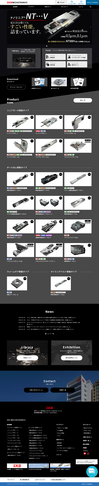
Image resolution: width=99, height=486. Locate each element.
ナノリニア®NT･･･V (13, 430)
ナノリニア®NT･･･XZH (13, 438)
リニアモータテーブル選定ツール (65, 448)
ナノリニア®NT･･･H (13, 433)
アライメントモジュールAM (36, 453)
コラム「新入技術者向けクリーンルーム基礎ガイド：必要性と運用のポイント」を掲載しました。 (50, 329)
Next (90, 27)
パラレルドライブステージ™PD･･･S (38, 456)
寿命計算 (59, 446)
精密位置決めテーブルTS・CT (37, 441)
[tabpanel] (49, 27)
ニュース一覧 (50, 334)
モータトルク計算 (62, 451)
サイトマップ (10, 480)
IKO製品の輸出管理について (58, 480)
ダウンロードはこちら (16, 87)
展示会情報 (86, 444)
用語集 (85, 448)
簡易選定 (59, 443)
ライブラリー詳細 (24, 60)
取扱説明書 (87, 433)
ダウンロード (64, 7)
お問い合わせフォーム (36, 390)
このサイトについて (40, 480)
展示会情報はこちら (72, 358)
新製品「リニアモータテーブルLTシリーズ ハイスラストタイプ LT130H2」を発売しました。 (49, 327)
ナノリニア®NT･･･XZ (13, 435)
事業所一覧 (63, 390)
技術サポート (48, 7)
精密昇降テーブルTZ (34, 458)
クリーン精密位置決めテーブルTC (38, 435)
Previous (8, 27)
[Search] (90, 6)
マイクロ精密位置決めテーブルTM (38, 438)
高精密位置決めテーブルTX (36, 448)
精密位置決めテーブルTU (35, 430)
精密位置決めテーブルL (35, 443)
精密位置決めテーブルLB (14, 455)
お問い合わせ (87, 437)
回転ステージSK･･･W (13, 449)
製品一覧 (82, 100)
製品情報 (15, 7)
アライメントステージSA (14, 443)
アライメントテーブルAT (35, 451)
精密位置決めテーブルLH (35, 446)
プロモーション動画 (62, 428)
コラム (59, 436)
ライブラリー (31, 7)
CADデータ (87, 431)
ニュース (81, 7)
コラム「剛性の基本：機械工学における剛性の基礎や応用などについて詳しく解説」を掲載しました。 (52, 318)
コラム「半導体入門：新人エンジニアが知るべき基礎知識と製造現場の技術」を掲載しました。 (50, 320)
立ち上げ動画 (60, 433)
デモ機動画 (60, 431)
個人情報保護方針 (24, 480)
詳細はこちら (27, 358)
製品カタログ (87, 428)
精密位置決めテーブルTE (35, 433)
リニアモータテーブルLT (14, 441)
